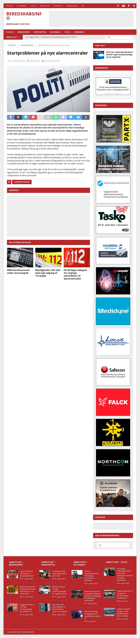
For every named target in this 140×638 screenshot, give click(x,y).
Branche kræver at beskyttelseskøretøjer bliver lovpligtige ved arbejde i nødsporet (92, 596)
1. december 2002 (18, 60)
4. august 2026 (124, 583)
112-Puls (9, 32)
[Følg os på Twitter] (134, 5)
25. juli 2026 (123, 619)
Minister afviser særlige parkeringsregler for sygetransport (59, 590)
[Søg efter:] (119, 37)
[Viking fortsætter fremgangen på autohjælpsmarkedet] (77, 614)
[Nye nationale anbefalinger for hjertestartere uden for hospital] (44, 607)
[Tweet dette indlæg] (18, 117)
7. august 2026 (92, 603)
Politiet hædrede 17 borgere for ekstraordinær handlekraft (125, 594)
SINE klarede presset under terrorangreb (18, 271)
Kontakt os (44, 6)
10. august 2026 (92, 583)
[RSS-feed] (118, 5)
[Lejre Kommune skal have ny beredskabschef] (12, 574)
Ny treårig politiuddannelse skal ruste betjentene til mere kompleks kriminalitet (125, 574)
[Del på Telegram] (71, 117)
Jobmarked (79, 32)
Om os (33, 6)
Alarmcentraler (22, 182)
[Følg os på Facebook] (128, 5)
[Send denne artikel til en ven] (40, 117)
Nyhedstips (57, 6)
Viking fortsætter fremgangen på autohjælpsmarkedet (92, 615)
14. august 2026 (27, 614)
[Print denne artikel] (48, 117)
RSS (83, 6)
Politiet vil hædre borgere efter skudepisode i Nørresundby (124, 612)
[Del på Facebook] (10, 117)
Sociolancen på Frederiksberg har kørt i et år (59, 573)
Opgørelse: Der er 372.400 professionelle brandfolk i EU (27, 608)
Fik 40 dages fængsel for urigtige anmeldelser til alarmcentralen (75, 274)
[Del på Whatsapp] (55, 117)
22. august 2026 (59, 579)
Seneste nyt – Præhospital (48, 563)
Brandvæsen (24, 32)
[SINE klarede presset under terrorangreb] (20, 257)
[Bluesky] (123, 5)
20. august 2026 (59, 614)
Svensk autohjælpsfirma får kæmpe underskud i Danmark (91, 576)
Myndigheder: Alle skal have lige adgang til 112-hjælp (47, 273)
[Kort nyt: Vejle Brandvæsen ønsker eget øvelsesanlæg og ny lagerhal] (98, 55)
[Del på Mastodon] (63, 117)
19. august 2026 (27, 597)
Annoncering (72, 6)
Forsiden (9, 6)
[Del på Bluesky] (78, 117)
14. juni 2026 (91, 621)
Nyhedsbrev (22, 6)
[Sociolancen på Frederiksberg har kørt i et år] (44, 574)
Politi (67, 32)
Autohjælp (55, 32)
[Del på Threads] (86, 117)
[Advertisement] (94, 18)
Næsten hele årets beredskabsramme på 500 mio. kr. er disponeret (28, 590)
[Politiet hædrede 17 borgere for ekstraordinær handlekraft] (109, 594)
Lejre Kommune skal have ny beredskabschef (27, 573)
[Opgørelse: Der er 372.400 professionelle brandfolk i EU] (12, 607)
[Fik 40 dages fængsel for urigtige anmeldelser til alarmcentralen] (77, 257)
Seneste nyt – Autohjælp (81, 563)
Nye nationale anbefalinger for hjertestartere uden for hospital (59, 608)
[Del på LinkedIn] (25, 117)
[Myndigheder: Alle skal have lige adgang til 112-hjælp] (48, 257)
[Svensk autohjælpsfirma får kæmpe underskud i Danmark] (77, 574)
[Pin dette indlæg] (33, 117)
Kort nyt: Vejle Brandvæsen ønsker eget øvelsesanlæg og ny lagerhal (119, 54)
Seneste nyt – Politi (116, 562)
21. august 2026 (27, 579)
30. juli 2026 (123, 601)
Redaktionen (34, 60)
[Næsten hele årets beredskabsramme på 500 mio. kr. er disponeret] (12, 590)
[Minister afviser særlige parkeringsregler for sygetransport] (44, 590)
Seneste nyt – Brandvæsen (16, 563)
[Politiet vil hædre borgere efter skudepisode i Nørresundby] (109, 612)
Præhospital (40, 32)
